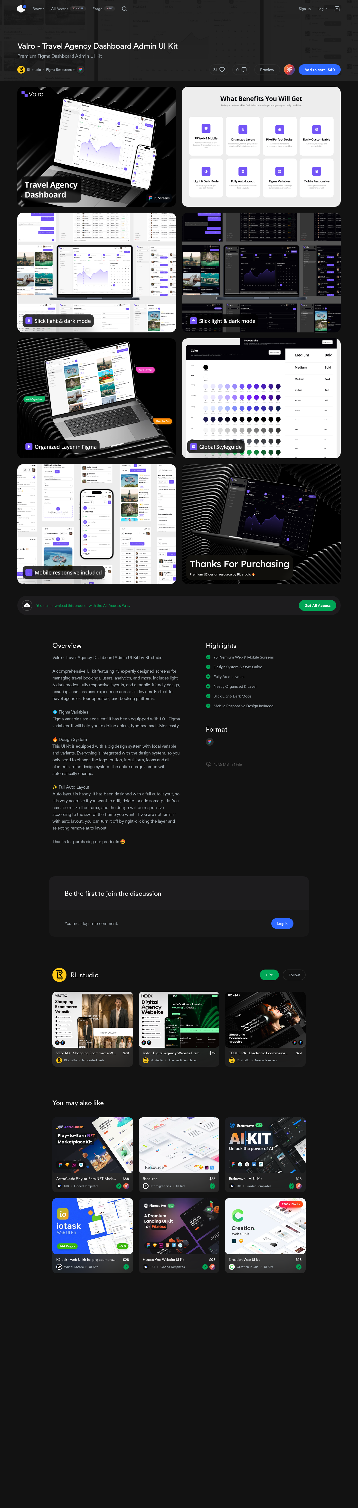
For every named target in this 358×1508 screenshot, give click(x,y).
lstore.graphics (161, 1186)
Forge (103, 8)
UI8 (66, 1186)
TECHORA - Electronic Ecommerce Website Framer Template (259, 1053)
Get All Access (317, 605)
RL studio (34, 69)
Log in (322, 8)
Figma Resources (58, 69)
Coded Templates (86, 1186)
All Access (67, 8)
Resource (150, 1178)
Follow (294, 974)
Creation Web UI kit (244, 1259)
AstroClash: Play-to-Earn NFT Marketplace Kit (86, 1178)
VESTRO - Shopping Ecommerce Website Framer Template (86, 1053)
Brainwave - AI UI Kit (245, 1178)
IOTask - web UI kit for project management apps (86, 1259)
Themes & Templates (183, 1060)
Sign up (305, 8)
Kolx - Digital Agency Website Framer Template (173, 1053)
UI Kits (180, 1186)
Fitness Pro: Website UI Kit (163, 1259)
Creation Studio (248, 1267)
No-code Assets (93, 1060)
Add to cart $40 (319, 69)
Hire (269, 974)
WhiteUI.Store (74, 1267)
